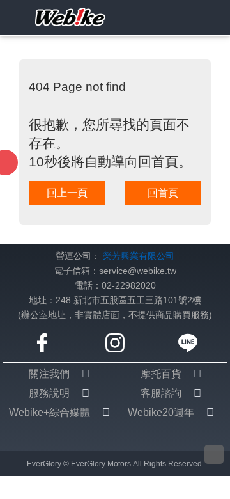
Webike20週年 (161, 412)
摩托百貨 (161, 373)
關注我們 (49, 373)
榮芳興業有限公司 (138, 256)
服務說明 (49, 393)
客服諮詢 (161, 393)
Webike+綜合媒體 (49, 412)
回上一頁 (67, 192)
